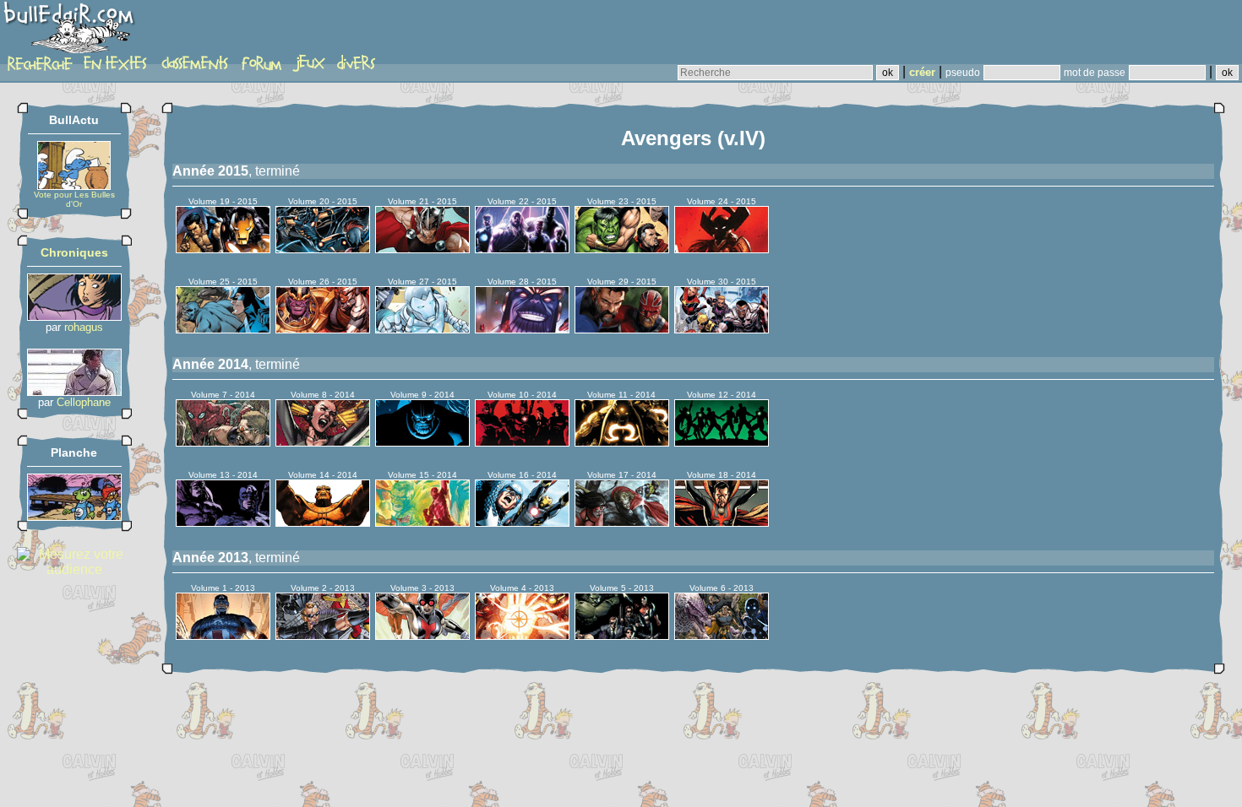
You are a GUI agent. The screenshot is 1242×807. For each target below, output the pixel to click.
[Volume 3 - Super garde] (422, 635)
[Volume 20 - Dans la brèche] (322, 248)
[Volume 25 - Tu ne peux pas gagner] (223, 329)
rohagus (83, 327)
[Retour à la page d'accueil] (71, 31)
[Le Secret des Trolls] (74, 516)
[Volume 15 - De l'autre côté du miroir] (422, 522)
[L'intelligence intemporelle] (74, 316)
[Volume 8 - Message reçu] (322, 442)
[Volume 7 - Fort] (223, 442)
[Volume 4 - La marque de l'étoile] (522, 635)
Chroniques (74, 252)
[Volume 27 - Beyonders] (422, 329)
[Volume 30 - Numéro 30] (721, 329)
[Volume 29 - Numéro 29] (622, 329)
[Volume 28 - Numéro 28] (522, 329)
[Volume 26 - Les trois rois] (322, 329)
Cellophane (84, 402)
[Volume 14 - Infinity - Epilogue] (322, 522)
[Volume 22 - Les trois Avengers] (522, 248)
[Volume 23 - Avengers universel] (622, 248)
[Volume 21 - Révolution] (422, 248)
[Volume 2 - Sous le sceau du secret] (322, 635)
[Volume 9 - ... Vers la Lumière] (422, 442)
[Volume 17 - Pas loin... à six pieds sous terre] (622, 522)
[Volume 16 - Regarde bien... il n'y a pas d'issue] (522, 522)
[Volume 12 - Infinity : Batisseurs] (721, 442)
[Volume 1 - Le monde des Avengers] (223, 635)
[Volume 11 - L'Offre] (622, 442)
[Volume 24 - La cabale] (721, 248)
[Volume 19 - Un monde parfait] (223, 248)
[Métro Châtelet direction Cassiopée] (74, 391)
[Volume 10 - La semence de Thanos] (522, 442)
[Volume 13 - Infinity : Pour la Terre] (223, 522)
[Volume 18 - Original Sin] (721, 522)
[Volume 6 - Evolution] (721, 635)
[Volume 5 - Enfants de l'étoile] (622, 635)
